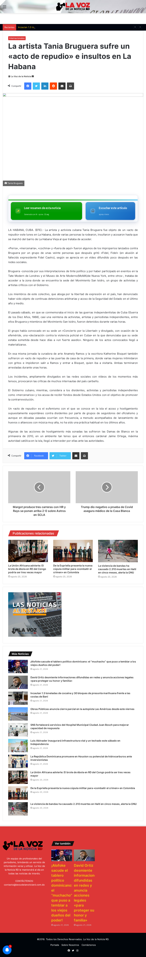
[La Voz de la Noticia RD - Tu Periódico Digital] (73, 6)
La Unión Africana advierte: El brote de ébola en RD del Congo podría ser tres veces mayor (27, 569)
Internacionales (17, 38)
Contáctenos (89, 944)
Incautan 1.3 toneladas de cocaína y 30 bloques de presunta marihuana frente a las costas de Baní (72, 27)
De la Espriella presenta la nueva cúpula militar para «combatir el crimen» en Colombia (72, 569)
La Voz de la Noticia (21, 76)
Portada (54, 944)
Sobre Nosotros (70, 944)
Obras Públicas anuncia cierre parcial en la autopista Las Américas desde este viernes (82, 708)
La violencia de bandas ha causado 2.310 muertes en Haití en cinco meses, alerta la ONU (117, 569)
